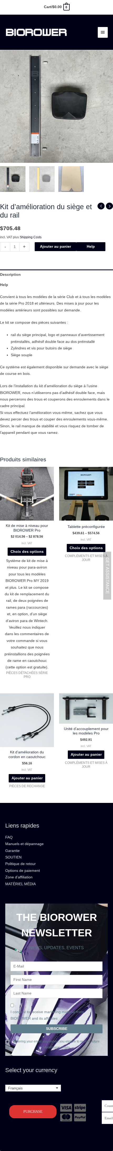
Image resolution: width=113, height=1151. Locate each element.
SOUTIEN (13, 857)
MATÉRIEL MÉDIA (20, 884)
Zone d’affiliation (19, 877)
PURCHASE (33, 1112)
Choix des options (27, 552)
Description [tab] (10, 275)
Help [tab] (4, 285)
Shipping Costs (31, 237)
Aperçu (27, 517)
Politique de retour (20, 864)
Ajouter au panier (55, 246)
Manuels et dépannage (24, 844)
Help (91, 246)
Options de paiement (22, 871)
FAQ (9, 837)
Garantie (12, 851)
